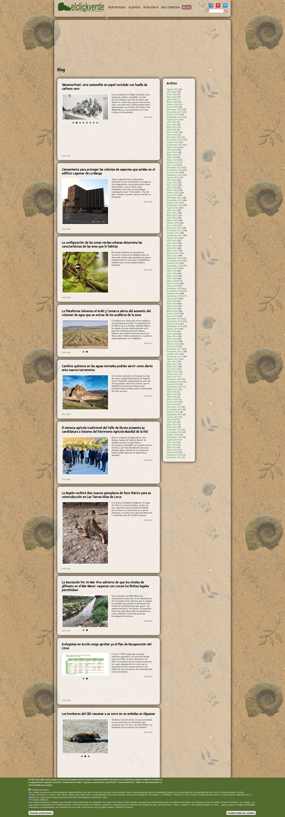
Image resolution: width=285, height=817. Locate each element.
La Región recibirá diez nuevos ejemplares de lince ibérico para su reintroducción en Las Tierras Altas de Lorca (106, 492)
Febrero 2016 (173, 402)
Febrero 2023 (173, 192)
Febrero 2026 (173, 104)
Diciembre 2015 (174, 407)
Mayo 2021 (172, 245)
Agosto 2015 (173, 417)
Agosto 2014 (173, 439)
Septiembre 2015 (174, 414)
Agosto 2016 (173, 389)
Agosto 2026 (173, 89)
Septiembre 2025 (174, 117)
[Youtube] (218, 5)
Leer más (66, 156)
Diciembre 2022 (174, 197)
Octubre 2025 (173, 114)
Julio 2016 (171, 392)
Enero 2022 (172, 225)
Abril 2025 (172, 129)
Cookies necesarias (40, 789)
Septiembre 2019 (174, 296)
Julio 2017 (171, 361)
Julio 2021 (171, 240)
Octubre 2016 (173, 384)
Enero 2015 (172, 427)
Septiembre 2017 (174, 356)
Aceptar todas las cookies (241, 813)
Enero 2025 (172, 134)
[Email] (225, 5)
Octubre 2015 (173, 412)
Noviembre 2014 (174, 432)
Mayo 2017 (172, 366)
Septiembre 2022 (174, 205)
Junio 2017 (172, 364)
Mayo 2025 (172, 127)
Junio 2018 (172, 334)
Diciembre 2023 (174, 167)
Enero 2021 (172, 255)
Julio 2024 (171, 150)
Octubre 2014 (173, 434)
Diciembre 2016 (174, 379)
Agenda (134, 7)
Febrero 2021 (173, 253)
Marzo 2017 (172, 371)
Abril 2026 (172, 99)
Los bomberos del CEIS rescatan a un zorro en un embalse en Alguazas (108, 714)
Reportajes (117, 7)
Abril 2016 (172, 397)
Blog (186, 7)
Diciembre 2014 (174, 429)
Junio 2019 (172, 303)
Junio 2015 (172, 422)
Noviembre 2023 (174, 170)
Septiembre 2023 (174, 175)
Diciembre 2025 (174, 109)
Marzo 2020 (172, 281)
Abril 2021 (172, 248)
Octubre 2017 (173, 354)
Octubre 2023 (173, 172)
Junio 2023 (172, 182)
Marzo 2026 (172, 102)
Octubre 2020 (173, 263)
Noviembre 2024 (174, 139)
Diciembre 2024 (174, 137)
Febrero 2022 (173, 223)
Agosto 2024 (173, 147)
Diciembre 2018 (174, 318)
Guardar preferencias (41, 813)
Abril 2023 (172, 187)
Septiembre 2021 (174, 235)
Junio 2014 (172, 442)
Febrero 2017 (173, 374)
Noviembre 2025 (174, 112)
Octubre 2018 (173, 323)
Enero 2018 (172, 346)
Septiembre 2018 (174, 326)
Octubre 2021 (173, 233)
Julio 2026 (171, 92)
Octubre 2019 (173, 293)
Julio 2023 (171, 180)
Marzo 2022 (172, 220)
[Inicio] (81, 13)
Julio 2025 (171, 122)
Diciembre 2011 (174, 457)
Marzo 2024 (172, 160)
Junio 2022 (172, 213)
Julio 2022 (171, 210)
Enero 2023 (172, 195)
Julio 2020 (171, 271)
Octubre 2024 (173, 142)
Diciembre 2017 (174, 349)
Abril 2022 (172, 218)
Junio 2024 (172, 152)
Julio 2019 (171, 301)
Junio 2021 (172, 243)
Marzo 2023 (172, 190)
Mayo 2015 (172, 424)
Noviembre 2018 (174, 321)
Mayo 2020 (172, 276)
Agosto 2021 (173, 238)
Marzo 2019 (172, 311)
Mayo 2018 (172, 336)
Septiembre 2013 (174, 455)
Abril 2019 (172, 308)
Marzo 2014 (172, 450)
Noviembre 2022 (174, 200)
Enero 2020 (172, 286)
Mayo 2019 (172, 306)
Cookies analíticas (39, 799)
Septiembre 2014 (174, 437)
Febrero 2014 (173, 452)
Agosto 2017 (173, 359)
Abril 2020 (172, 278)
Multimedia (170, 7)
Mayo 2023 (172, 185)
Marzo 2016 (172, 399)
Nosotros (151, 7)
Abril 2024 (172, 157)
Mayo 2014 (172, 444)
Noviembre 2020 (174, 260)
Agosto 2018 (173, 329)
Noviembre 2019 (174, 291)
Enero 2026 (172, 107)
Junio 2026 (172, 94)
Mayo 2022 (172, 215)
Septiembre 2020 (174, 266)
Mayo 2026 (172, 97)
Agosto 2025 (173, 119)
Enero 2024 (172, 165)
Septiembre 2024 (174, 145)
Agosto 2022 (173, 208)
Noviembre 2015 (174, 409)
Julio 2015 (171, 419)
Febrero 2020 (173, 283)
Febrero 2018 (173, 344)
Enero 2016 (172, 404)
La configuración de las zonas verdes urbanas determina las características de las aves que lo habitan (102, 244)
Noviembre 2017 (174, 351)
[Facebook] (211, 5)
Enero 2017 (172, 376)
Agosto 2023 (173, 177)
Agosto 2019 (173, 298)
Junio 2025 (172, 124)
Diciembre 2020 (174, 258)
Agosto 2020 (173, 268)
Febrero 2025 (173, 132)
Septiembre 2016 (174, 387)
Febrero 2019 (173, 313)
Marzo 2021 (172, 250)
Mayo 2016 (172, 394)
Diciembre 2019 (174, 288)
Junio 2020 (172, 273)
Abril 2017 (172, 369)
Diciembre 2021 (174, 228)
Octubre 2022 (173, 203)
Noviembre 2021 (174, 230)
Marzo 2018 (172, 341)
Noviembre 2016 (174, 381)
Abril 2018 (172, 339)
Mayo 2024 (172, 155)
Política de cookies (43, 784)
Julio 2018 (171, 331)
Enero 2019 (172, 316)
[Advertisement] (126, 43)
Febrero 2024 (173, 162)
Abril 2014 (172, 447)
